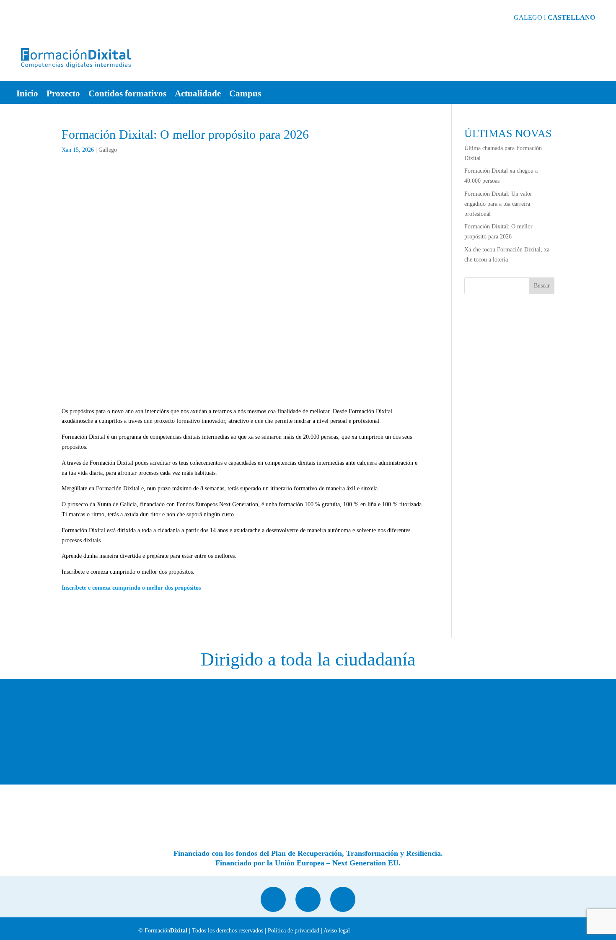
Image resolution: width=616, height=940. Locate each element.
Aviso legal (337, 930)
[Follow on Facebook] (342, 899)
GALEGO (528, 17)
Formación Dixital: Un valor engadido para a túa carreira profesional (498, 204)
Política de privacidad (293, 930)
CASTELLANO (571, 17)
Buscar (542, 285)
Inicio (27, 94)
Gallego (107, 150)
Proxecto (63, 94)
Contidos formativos (127, 94)
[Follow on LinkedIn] (273, 899)
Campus (245, 94)
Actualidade (198, 94)
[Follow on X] (308, 899)
